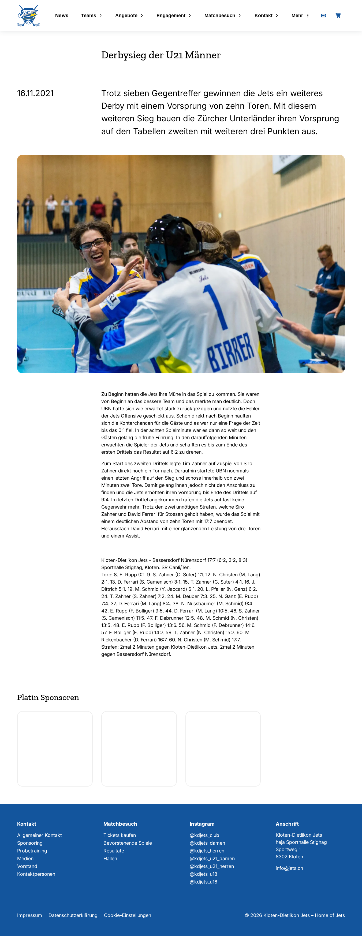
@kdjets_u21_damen (212, 858)
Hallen (110, 858)
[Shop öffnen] (338, 15)
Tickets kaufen (119, 835)
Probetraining (32, 851)
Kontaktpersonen (36, 874)
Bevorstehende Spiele (127, 843)
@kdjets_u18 (203, 874)
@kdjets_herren (207, 851)
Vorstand (27, 866)
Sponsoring (30, 843)
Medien (25, 858)
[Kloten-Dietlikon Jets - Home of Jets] (28, 15)
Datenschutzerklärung (73, 915)
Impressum (29, 915)
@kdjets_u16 (203, 882)
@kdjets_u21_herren (212, 866)
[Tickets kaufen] (323, 15)
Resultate (113, 851)
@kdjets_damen (207, 843)
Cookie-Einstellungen (127, 915)
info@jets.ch (289, 868)
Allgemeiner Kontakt (39, 835)
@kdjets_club (204, 835)
